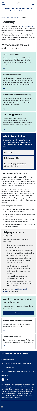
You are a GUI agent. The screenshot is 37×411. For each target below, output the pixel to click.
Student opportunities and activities (17, 321)
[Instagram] (8, 381)
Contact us (18, 313)
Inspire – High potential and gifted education (18, 165)
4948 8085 (10, 367)
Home (3, 17)
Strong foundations (11, 54)
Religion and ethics (18, 158)
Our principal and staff (12, 336)
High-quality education (12, 74)
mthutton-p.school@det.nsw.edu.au (18, 363)
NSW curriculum (26, 26)
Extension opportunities (12, 115)
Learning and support (13, 17)
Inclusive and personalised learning (17, 95)
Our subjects (18, 152)
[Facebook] (2, 381)
